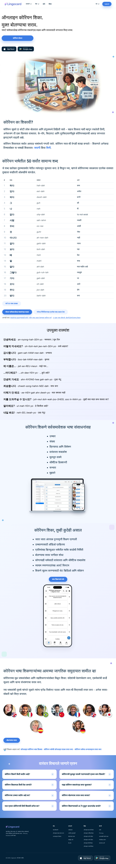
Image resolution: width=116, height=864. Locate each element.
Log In (107, 4)
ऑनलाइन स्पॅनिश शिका (88, 833)
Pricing (101, 833)
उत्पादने (28, 4)
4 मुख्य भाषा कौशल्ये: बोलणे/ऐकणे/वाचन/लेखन (67, 318)
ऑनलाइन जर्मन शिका (88, 839)
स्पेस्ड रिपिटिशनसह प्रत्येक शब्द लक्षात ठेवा (51, 312)
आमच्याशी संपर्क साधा (103, 836)
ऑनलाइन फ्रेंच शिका (88, 836)
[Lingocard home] (13, 4)
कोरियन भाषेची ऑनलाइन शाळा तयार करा (58, 749)
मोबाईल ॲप (70, 839)
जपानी (37, 147)
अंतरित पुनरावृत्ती (71, 833)
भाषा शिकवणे (55, 830)
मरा (96, 4)
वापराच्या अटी (102, 843)
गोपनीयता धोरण (102, 839)
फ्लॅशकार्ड (70, 830)
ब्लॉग (44, 4)
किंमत (50, 4)
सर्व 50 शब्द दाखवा (11, 303)
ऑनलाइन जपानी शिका (88, 846)
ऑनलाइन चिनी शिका (88, 843)
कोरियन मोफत (17, 38)
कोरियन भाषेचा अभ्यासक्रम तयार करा (88, 749)
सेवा (36, 4)
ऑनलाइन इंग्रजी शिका (89, 830)
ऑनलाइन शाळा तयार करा (58, 833)
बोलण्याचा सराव (12, 740)
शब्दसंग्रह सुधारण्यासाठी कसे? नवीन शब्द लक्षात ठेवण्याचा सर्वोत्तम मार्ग (31, 318)
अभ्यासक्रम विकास (57, 836)
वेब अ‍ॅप (69, 843)
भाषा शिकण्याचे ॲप (58, 579)
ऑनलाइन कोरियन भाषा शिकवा (31, 749)
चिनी (48, 147)
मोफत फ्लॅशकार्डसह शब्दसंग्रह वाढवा (17, 312)
